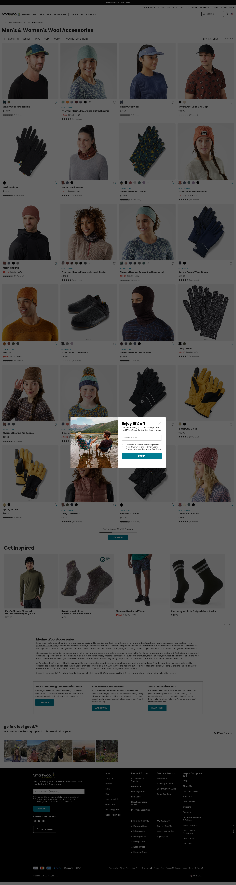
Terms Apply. (155, 430)
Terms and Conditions (151, 449)
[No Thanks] (160, 423)
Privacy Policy (132, 449)
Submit (141, 456)
